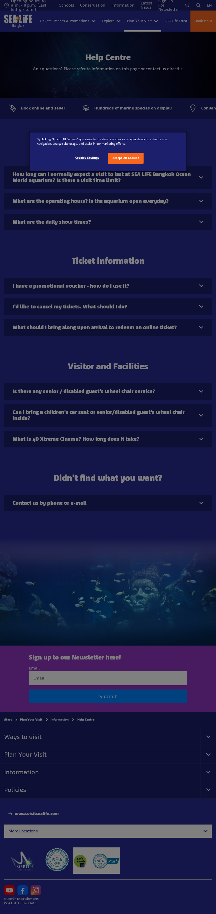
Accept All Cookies (125, 158)
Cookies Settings (87, 157)
